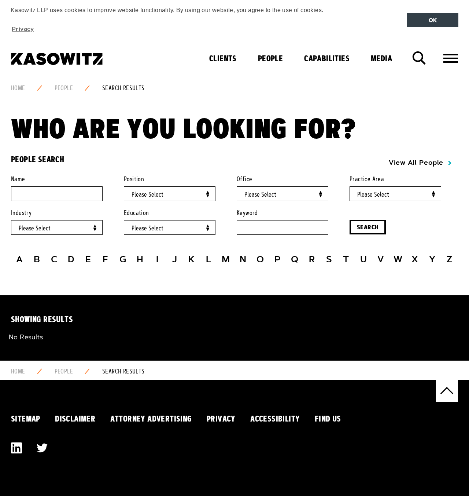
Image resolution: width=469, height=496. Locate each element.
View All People (416, 162)
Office (244, 179)
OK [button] (433, 20)
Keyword (247, 213)
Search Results (123, 88)
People (270, 58)
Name (18, 179)
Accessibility (275, 418)
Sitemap (25, 418)
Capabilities (327, 58)
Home (18, 88)
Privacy (221, 418)
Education (136, 213)
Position (134, 179)
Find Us (328, 418)
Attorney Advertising (151, 418)
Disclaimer (75, 418)
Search (367, 227)
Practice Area (367, 179)
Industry (21, 213)
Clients (223, 58)
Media (381, 58)
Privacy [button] (23, 28)
